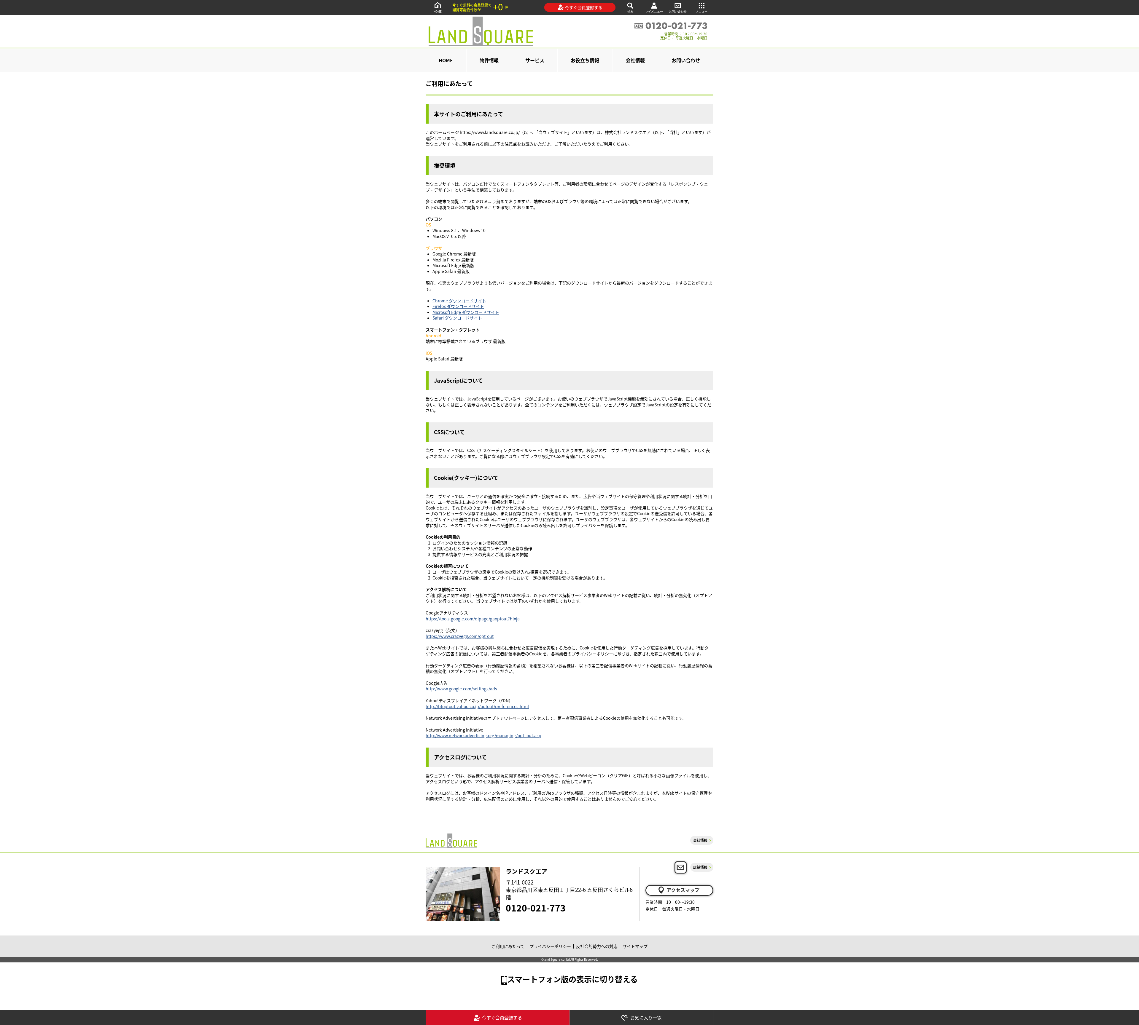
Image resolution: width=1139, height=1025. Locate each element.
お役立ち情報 (585, 60)
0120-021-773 (536, 907)
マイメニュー (654, 11)
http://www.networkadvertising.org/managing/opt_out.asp (483, 735)
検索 (630, 11)
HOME (437, 11)
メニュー (701, 11)
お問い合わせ (678, 11)
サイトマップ (635, 946)
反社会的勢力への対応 (597, 946)
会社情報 (635, 60)
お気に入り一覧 (645, 1017)
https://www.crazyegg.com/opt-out (460, 636)
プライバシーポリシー (550, 946)
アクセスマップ (682, 889)
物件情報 (489, 60)
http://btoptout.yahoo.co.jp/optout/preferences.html (477, 706)
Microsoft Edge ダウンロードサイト (465, 312)
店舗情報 (700, 867)
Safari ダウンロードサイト (457, 318)
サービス (534, 60)
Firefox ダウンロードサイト (458, 306)
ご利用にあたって (507, 946)
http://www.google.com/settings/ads (461, 689)
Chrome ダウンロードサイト (459, 301)
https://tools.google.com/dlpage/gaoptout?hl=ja (473, 619)
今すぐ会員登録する (583, 7)
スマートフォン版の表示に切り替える (572, 978)
